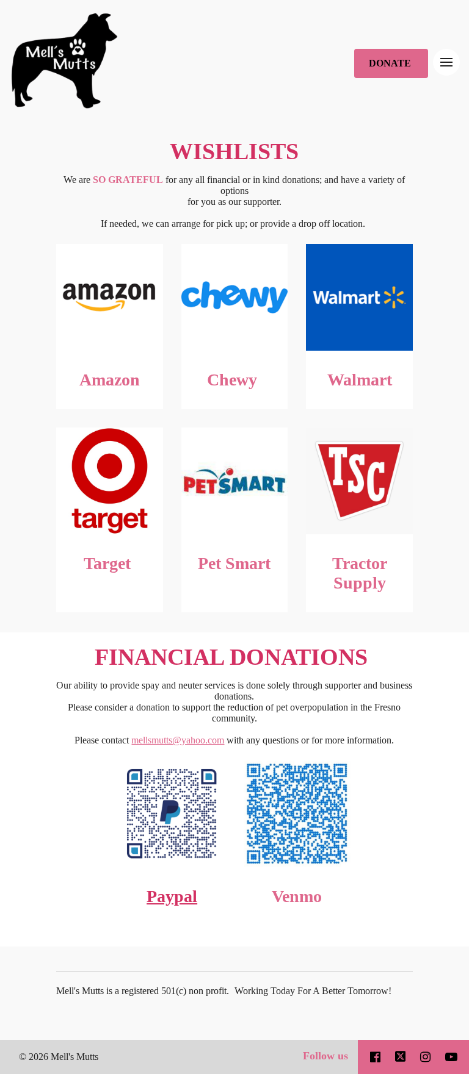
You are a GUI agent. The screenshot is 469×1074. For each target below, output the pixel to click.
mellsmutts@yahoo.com (177, 740)
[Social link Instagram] (425, 1057)
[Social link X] (400, 1057)
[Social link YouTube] (451, 1057)
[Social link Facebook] (375, 1057)
